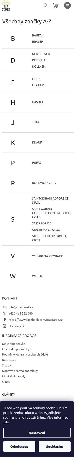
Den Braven (41, 54)
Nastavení (37, 432)
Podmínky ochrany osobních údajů (25, 354)
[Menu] (67, 5)
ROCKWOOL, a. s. (44, 183)
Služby (6, 365)
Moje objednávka (13, 343)
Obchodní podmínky (15, 349)
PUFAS (36, 162)
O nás (6, 381)
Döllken (38, 66)
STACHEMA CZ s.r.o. (46, 230)
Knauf (37, 142)
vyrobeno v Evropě (47, 255)
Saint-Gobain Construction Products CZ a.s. (51, 213)
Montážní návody (13, 376)
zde (6, 422)
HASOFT (37, 102)
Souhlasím (54, 446)
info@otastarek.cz (21, 307)
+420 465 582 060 (21, 313)
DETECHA (38, 60)
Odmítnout (19, 446)
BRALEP (37, 41)
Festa (36, 79)
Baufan (38, 35)
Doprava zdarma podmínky (20, 370)
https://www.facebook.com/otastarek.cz (36, 319)
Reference (9, 360)
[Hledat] (45, 5)
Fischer (38, 85)
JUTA (35, 122)
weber (37, 276)
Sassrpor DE (41, 223)
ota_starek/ (16, 326)
